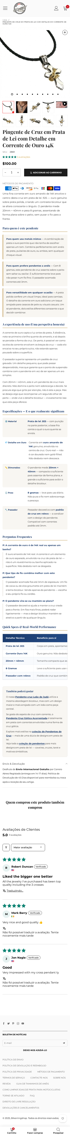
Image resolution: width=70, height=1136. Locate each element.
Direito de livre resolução (19, 1101)
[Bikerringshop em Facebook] (4, 1023)
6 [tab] (37, 94)
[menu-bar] (7, 8)
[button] (10, 157)
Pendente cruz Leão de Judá (32, 696)
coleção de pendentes (32, 743)
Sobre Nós (59, 1077)
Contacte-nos (39, 1077)
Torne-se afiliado (13, 1095)
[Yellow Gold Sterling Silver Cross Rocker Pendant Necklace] (61, 104)
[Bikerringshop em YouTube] (23, 1023)
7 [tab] (42, 94)
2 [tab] (17, 94)
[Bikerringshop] (20, 8)
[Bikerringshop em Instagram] (18, 1023)
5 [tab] (32, 94)
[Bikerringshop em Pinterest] (13, 1023)
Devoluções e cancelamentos (21, 1107)
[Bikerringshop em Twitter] (8, 1023)
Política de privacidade (17, 1071)
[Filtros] (6, 847)
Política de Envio (13, 1059)
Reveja (7, 1083)
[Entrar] (56, 8)
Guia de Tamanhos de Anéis (32, 1083)
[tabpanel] (35, 62)
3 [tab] (22, 94)
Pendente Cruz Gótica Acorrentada (26, 718)
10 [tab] (58, 94)
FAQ (32, 1095)
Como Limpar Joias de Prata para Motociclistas (31, 1089)
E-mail (8, 1043)
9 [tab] (53, 94)
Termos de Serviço (14, 1077)
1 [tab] (12, 94)
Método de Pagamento (51, 1071)
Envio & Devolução (14, 763)
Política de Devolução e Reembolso (24, 1065)
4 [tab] (27, 94)
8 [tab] (47, 94)
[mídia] (64, 32)
